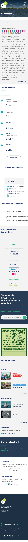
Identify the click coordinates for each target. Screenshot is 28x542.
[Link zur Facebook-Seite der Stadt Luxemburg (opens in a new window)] (3, 484)
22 (14, 269)
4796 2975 (15, 253)
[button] (5, 175)
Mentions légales (4, 530)
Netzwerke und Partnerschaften (11, 528)
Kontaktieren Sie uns (9, 524)
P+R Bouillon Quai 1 (14, 266)
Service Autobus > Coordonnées (14, 264)
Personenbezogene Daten (14, 530)
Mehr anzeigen (14, 157)
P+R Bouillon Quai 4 (14, 271)
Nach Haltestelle (4, 11)
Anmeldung (15, 470)
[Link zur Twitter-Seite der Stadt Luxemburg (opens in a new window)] (6, 484)
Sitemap (19, 528)
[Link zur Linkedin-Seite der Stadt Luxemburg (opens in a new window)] (15, 484)
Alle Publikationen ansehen (8, 433)
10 (11, 269)
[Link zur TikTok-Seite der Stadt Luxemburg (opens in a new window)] (18, 484)
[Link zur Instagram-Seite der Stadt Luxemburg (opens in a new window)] (9, 484)
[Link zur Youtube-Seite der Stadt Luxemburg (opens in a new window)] (12, 484)
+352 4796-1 (5, 516)
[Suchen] (25, 317)
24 (16, 269)
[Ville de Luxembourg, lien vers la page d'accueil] (4, 8)
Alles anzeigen (22, 81)
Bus (2, 239)
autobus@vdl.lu (14, 251)
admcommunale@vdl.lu (8, 519)
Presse (2, 528)
